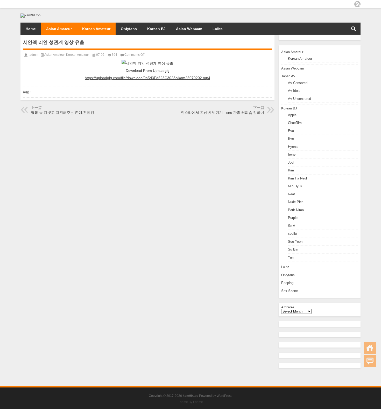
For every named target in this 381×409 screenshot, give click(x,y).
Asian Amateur (59, 29)
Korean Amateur (96, 29)
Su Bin (293, 249)
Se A (291, 226)
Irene (291, 154)
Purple (293, 218)
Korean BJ (156, 29)
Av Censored (297, 83)
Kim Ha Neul (297, 178)
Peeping (287, 283)
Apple (292, 115)
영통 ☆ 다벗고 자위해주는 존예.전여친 (62, 112)
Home (31, 29)
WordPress (224, 396)
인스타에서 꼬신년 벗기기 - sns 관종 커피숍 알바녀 (222, 112)
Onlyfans (129, 29)
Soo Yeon (295, 242)
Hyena (293, 147)
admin (34, 55)
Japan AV (288, 76)
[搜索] (354, 29)
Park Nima (296, 210)
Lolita (218, 29)
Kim (291, 170)
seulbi (292, 233)
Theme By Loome (190, 402)
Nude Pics (296, 202)
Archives (287, 307)
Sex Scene (289, 291)
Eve (291, 139)
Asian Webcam (189, 29)
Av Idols (294, 91)
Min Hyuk (295, 186)
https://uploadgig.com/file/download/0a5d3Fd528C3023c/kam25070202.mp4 (147, 78)
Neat (291, 194)
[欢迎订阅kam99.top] (357, 4)
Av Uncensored (299, 99)
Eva (291, 131)
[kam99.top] (30, 15)
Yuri (291, 257)
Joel (291, 162)
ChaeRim (295, 123)
